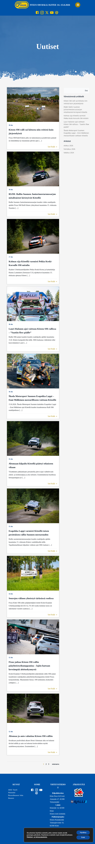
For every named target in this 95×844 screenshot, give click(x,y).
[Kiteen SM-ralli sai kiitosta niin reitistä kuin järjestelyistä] (33, 104)
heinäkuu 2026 (69, 149)
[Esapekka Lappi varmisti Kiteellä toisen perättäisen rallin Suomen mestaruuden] (33, 506)
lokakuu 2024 (69, 153)
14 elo (11, 594)
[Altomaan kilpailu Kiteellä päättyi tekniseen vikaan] (33, 438)
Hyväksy (83, 832)
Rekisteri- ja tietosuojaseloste (37, 837)
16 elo (11, 324)
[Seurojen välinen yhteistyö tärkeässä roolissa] (33, 573)
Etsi (86, 91)
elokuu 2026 (68, 145)
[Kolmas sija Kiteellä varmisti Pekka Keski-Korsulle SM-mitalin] (33, 236)
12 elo (11, 657)
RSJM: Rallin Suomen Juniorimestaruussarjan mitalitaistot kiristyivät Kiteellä (75, 109)
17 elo (11, 257)
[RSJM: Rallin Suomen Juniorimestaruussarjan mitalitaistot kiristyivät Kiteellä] (33, 169)
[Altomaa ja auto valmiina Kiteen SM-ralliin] (33, 708)
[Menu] (77, 4)
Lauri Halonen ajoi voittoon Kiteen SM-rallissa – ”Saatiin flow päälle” (76, 124)
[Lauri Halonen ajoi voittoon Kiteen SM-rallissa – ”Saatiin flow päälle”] (33, 304)
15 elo (11, 459)
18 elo (11, 125)
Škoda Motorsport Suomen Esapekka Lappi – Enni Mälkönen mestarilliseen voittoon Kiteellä (76, 133)
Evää (83, 837)
